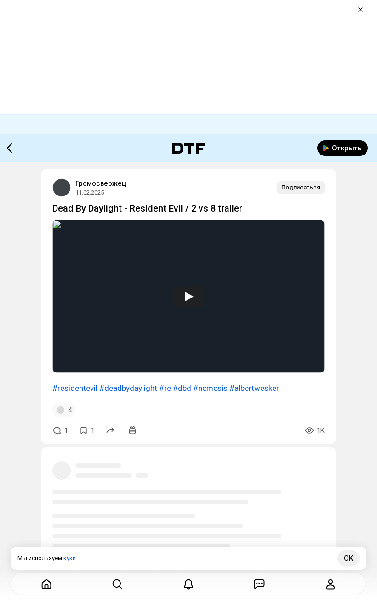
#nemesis (210, 388)
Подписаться (300, 187)
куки (69, 558)
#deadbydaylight (128, 388)
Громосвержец (100, 183)
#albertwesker (254, 388)
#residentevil (74, 388)
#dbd (182, 388)
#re (165, 388)
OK (348, 558)
